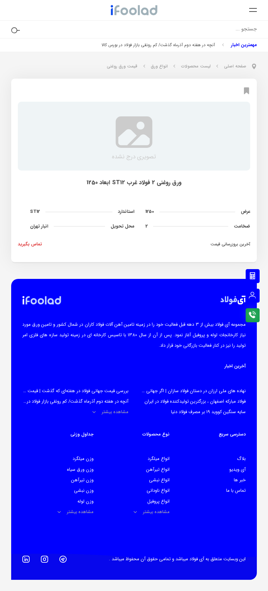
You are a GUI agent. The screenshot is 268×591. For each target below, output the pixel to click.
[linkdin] (26, 559)
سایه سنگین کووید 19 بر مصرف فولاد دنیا (208, 412)
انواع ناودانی (158, 490)
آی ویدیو (237, 469)
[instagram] (44, 559)
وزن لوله (85, 501)
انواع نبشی (159, 480)
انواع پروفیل (158, 501)
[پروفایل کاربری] (253, 296)
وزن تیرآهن (82, 480)
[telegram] (63, 559)
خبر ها (240, 480)
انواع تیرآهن (158, 469)
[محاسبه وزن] (253, 276)
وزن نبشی (84, 490)
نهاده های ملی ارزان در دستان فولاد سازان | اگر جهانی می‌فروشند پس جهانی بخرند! (168, 391)
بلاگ (241, 458)
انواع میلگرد (159, 458)
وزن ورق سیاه (80, 469)
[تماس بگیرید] (253, 315)
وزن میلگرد (83, 458)
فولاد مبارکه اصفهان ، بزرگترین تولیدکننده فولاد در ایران (195, 401)
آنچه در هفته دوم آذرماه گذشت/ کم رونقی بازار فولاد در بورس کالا (158, 45)
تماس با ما (236, 490)
